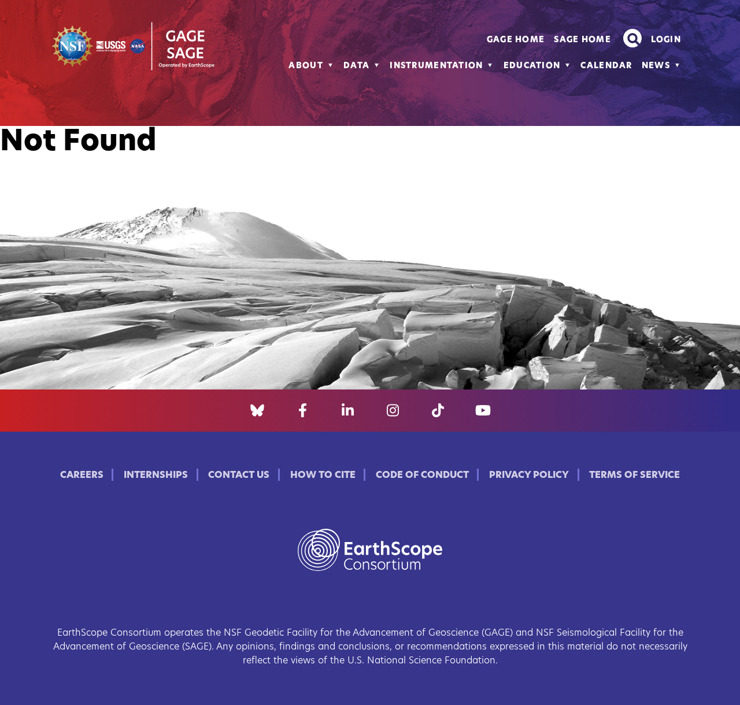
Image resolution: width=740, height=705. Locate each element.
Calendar (606, 66)
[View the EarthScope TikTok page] (438, 410)
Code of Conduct (422, 475)
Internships (156, 475)
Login (666, 40)
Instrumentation (436, 66)
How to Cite (323, 475)
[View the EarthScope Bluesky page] (257, 410)
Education (532, 66)
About (305, 66)
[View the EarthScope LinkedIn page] (348, 410)
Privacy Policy (529, 475)
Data (356, 66)
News (656, 66)
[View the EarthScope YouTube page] (483, 410)
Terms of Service (634, 475)
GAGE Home (516, 40)
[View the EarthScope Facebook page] (302, 410)
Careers (81, 475)
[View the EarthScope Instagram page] (393, 410)
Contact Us (238, 475)
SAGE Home (582, 40)
